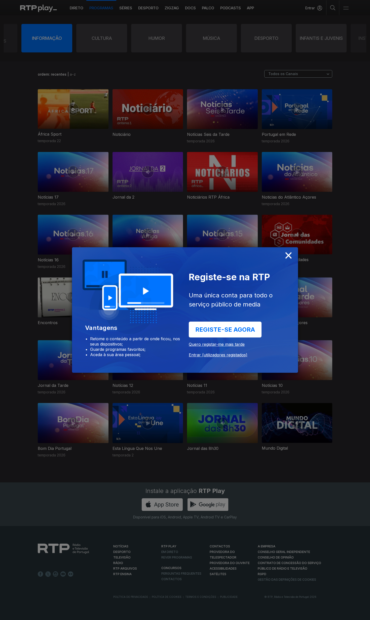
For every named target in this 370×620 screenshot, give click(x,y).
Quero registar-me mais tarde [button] (217, 344)
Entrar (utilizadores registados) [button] (218, 354)
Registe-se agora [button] (225, 329)
